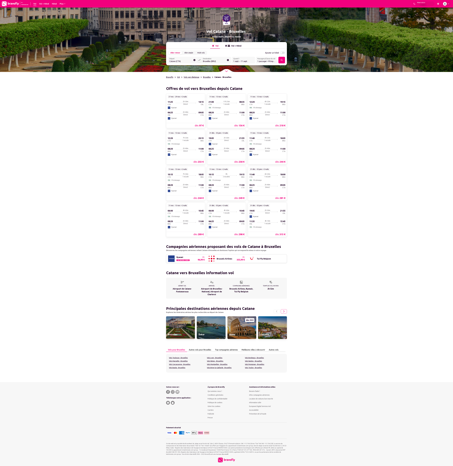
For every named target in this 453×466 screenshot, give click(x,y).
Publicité (211, 414)
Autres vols (274, 350)
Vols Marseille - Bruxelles (178, 361)
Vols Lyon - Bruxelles (214, 358)
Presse (210, 418)
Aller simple (188, 53)
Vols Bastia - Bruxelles (177, 368)
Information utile (255, 402)
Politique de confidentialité (217, 399)
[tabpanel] (226, 363)
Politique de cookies (215, 402)
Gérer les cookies (214, 406)
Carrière (211, 410)
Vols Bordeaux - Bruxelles (254, 358)
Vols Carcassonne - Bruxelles (179, 364)
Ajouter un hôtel (272, 53)
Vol (178, 77)
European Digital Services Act (260, 406)
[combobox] (182, 60)
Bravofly (169, 77)
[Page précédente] (277, 311)
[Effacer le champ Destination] (228, 60)
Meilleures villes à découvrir (253, 350)
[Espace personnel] (447, 3)
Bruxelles (207, 77)
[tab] (215, 46)
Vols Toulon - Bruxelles (253, 368)
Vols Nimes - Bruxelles (215, 361)
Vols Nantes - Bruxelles (253, 361)
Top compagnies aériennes (226, 350)
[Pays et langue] (438, 3)
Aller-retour (175, 53)
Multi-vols (201, 53)
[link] (185, 111)
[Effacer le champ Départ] (194, 60)
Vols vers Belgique (191, 77)
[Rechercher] (281, 60)
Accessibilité (253, 410)
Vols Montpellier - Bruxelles (217, 364)
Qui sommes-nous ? (215, 391)
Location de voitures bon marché (261, 399)
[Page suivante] (284, 311)
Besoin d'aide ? (254, 391)
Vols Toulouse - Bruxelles (178, 358)
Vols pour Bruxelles (176, 350)
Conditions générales (215, 395)
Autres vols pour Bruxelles (200, 350)
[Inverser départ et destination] (199, 60)
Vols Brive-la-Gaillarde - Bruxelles (219, 368)
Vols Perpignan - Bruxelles (254, 364)
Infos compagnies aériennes (259, 395)
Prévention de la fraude (257, 414)
